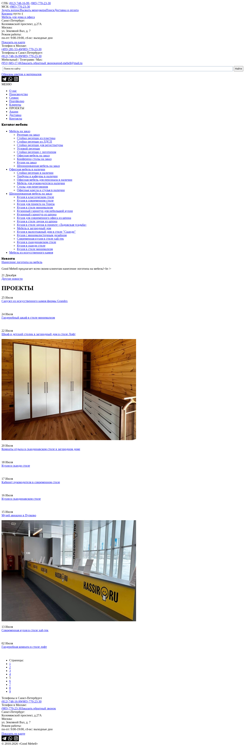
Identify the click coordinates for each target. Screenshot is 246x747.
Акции (13, 111)
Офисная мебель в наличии (27, 169)
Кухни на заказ (27, 162)
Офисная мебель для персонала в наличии (44, 179)
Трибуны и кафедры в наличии (37, 176)
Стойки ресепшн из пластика (36, 138)
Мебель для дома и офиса (18, 17)
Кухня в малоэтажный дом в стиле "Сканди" (46, 231)
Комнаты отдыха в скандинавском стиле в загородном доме (41, 449)
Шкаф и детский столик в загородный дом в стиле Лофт (39, 334)
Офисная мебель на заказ (33, 155)
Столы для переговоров (32, 186)
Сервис (14, 97)
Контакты (15, 118)
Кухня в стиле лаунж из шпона (37, 221)
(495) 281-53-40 (12, 49)
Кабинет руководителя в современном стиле (31, 482)
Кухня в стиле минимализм (35, 207)
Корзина (7, 13)
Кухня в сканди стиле (31, 245)
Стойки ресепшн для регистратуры (40, 145)
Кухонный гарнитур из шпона (37, 214)
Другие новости (12, 278)
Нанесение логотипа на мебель (22, 262)
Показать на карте (13, 42)
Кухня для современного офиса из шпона (44, 217)
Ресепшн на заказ (28, 134)
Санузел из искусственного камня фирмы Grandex (35, 301)
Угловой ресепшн (28, 148)
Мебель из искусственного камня (31, 252)
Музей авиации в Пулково (19, 515)
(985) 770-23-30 (41, 3)
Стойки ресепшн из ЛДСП (34, 141)
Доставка (15, 115)
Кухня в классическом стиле (35, 197)
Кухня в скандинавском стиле (36, 242)
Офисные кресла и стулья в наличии (41, 190)
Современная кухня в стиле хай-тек (40, 238)
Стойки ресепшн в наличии (35, 172)
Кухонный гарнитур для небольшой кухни (45, 211)
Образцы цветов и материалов (22, 74)
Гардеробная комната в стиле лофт (24, 646)
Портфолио (16, 101)
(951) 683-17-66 (12, 63)
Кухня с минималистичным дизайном (42, 235)
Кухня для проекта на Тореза (36, 204)
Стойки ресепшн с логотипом (36, 152)
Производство (18, 94)
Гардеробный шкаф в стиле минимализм (28, 317)
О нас (13, 90)
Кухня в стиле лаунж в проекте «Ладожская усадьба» (51, 224)
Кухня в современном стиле (35, 200)
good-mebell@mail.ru (69, 63)
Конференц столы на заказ (34, 159)
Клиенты (15, 104)
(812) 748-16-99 (19, 3)
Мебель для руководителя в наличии (41, 183)
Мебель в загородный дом (34, 228)
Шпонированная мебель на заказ (38, 165)
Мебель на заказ (19, 131)
